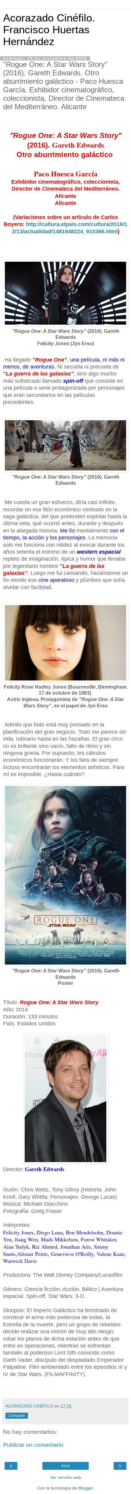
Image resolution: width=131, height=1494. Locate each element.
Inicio (65, 1466)
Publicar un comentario (33, 1445)
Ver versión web (65, 1477)
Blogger (85, 1488)
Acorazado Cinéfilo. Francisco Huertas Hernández (49, 29)
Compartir (17, 1416)
